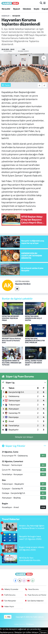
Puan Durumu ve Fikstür (37, 595)
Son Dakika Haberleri (35, 601)
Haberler (5, 16)
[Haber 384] (10, 3)
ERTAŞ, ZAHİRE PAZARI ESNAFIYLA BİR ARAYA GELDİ (33, 363)
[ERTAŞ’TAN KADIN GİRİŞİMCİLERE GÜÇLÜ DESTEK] (35, 308)
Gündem (27, 9)
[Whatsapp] (33, 580)
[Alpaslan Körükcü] (7, 285)
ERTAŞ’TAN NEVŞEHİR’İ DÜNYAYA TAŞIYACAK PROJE (10, 318)
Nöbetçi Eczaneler (11, 589)
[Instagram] (24, 580)
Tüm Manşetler (10, 601)
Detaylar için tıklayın (24, 437)
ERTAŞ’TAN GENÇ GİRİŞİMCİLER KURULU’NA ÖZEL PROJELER (35, 340)
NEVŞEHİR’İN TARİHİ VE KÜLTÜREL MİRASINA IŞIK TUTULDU (11, 363)
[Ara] (41, 3)
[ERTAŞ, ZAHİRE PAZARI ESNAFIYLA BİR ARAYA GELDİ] (35, 352)
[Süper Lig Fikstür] (45, 445)
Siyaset (16, 9)
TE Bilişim (30, 624)
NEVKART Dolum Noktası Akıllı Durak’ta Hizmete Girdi (11, 340)
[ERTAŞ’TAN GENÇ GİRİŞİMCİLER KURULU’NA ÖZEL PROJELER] (35, 330)
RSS (8, 617)
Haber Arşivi (9, 606)
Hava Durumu (33, 589)
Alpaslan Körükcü (22, 284)
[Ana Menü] (44, 3)
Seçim (36, 9)
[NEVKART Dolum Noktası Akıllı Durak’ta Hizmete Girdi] (12, 330)
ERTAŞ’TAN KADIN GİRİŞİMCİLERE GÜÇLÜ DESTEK (33, 318)
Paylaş (7, 85)
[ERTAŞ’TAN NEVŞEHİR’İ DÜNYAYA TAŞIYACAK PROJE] (12, 308)
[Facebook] (15, 580)
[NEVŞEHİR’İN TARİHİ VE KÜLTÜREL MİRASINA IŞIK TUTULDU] (12, 352)
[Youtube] (28, 580)
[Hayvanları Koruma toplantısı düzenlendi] (24, 68)
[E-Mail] (17, 289)
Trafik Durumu (9, 595)
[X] (20, 580)
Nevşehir (6, 9)
